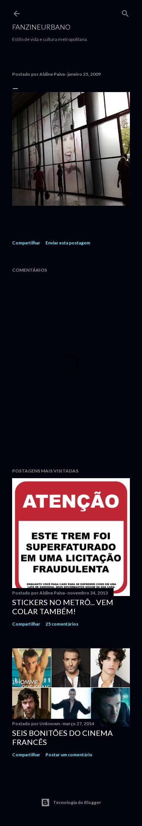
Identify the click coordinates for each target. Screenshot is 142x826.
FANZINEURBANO (41, 27)
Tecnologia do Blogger (77, 802)
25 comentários (61, 624)
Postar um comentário (68, 754)
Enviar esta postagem (67, 243)
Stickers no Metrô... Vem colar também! (62, 607)
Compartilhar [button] (26, 243)
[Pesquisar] (125, 12)
